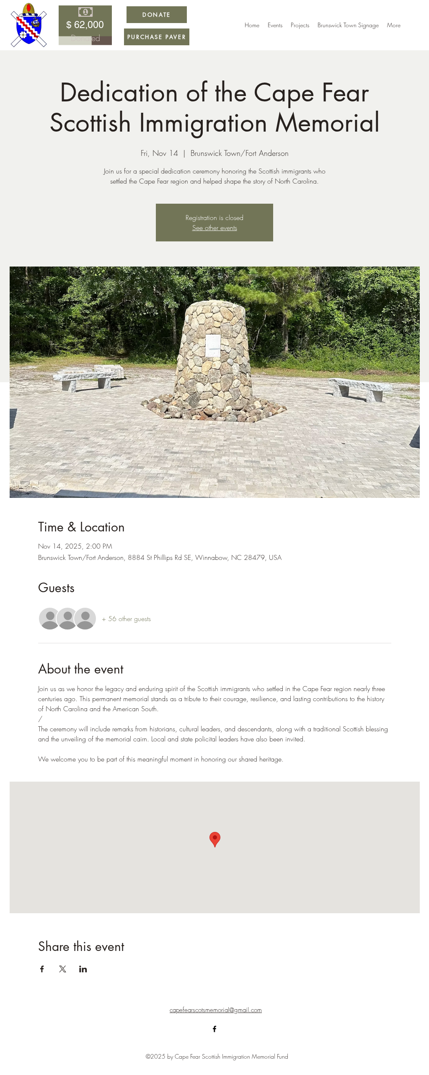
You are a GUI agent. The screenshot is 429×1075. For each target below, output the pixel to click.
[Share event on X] (63, 969)
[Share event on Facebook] (42, 969)
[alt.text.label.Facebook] (214, 1029)
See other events (214, 227)
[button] (300, 25)
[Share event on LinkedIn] (83, 969)
